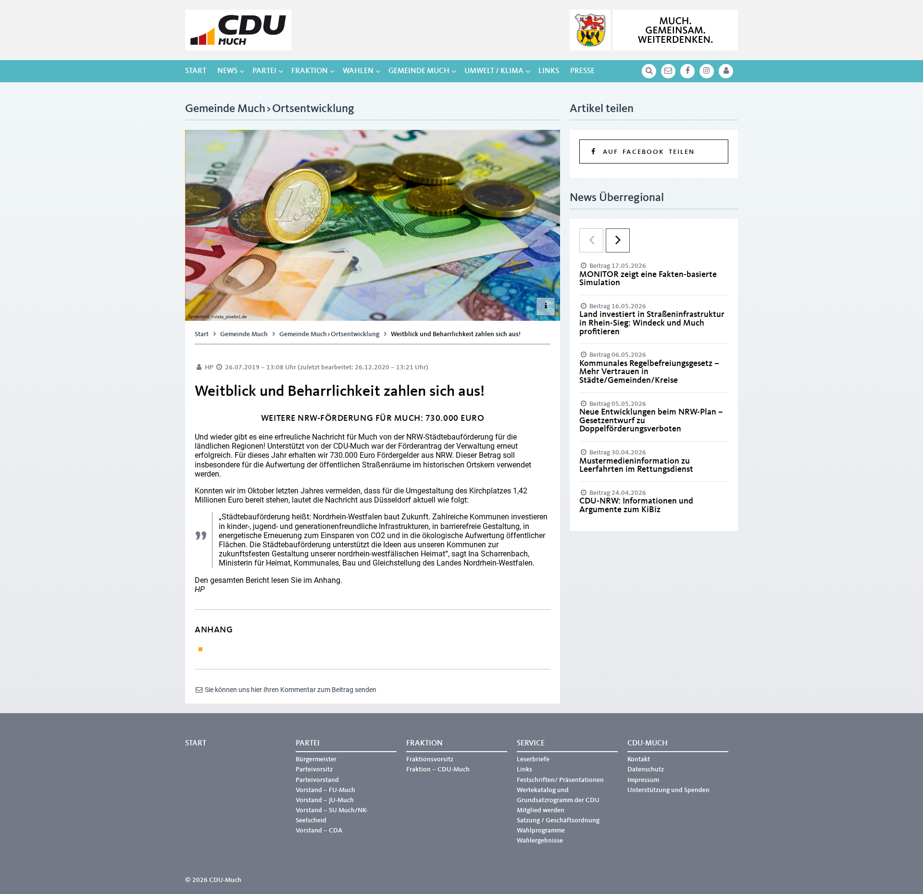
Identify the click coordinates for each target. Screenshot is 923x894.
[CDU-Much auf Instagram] (706, 71)
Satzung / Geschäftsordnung (558, 820)
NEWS (227, 71)
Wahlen (358, 71)
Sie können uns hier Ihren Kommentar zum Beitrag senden (289, 689)
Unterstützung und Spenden (668, 790)
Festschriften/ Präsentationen (560, 780)
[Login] (726, 71)
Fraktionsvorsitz (429, 759)
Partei (264, 71)
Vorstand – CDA (319, 830)
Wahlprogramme (541, 830)
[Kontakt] (668, 71)
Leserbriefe (533, 759)
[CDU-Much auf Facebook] (687, 71)
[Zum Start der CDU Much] (238, 30)
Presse (582, 71)
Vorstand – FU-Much (325, 790)
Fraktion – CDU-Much (438, 769)
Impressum (643, 780)
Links (548, 71)
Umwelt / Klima (494, 71)
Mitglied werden (540, 810)
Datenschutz (645, 769)
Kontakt (638, 759)
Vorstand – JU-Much (325, 800)
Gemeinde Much (418, 71)
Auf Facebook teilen (646, 152)
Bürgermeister (316, 759)
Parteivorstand (317, 780)
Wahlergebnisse (540, 840)
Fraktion (309, 71)
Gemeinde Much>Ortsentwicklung (329, 334)
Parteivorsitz (314, 769)
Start (195, 71)
